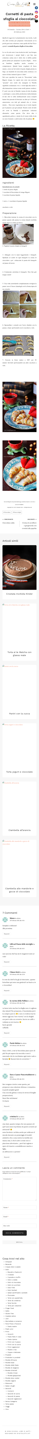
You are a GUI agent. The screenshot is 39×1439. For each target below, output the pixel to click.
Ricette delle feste (12, 1365)
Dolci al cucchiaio (14, 1285)
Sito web (6, 1226)
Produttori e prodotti (12, 1357)
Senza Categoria (11, 1401)
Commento (8, 1179)
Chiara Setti (15, 972)
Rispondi (6, 934)
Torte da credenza (14, 1300)
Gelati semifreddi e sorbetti (17, 1293)
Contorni (11, 1391)
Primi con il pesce (14, 1342)
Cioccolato (6, 512)
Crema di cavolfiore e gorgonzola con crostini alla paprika (29, 524)
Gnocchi (10, 1334)
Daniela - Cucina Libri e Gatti (19, 29)
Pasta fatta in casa (14, 1337)
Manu (12, 918)
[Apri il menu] (34, 4)
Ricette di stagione (12, 1368)
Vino (7, 1409)
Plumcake (11, 1295)
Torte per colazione (19, 25)
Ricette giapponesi (14, 1375)
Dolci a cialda (12, 1280)
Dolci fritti (11, 1287)
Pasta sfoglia (17, 512)
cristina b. (14, 1116)
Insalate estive (10, 1316)
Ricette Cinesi (12, 1373)
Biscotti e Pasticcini (15, 1272)
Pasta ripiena (12, 1339)
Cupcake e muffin (14, 1277)
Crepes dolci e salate (12, 1267)
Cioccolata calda (8, 521)
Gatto (7, 1311)
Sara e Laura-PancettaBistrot (22, 1074)
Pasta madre (12, 1326)
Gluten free (9, 1313)
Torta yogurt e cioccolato (19, 772)
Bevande (8, 1264)
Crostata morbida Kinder (19, 594)
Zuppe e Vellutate (14, 1352)
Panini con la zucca (19, 713)
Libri (7, 1318)
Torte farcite (12, 1303)
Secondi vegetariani (15, 1399)
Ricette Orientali (11, 1370)
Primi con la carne (14, 1344)
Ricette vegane (10, 1381)
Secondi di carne (14, 1394)
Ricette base (9, 1362)
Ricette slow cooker (12, 1378)
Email (6, 1217)
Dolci (7, 1269)
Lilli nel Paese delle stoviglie (21, 944)
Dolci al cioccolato (19, 22)
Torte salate (9, 1404)
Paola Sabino (15, 1043)
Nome (6, 1207)
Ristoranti (8, 1383)
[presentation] (19, 567)
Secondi (8, 1388)
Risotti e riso (12, 1349)
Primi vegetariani (14, 1347)
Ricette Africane (11, 1360)
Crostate (11, 1274)
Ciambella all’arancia (20, 830)
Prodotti (8, 1355)
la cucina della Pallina (19, 1001)
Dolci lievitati (12, 1290)
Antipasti (8, 1262)
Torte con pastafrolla (15, 1298)
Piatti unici (9, 1329)
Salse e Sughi (10, 1386)
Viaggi (7, 1406)
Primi (7, 1331)
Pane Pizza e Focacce (13, 1324)
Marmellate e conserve (13, 1321)
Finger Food (9, 1308)
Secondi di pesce (14, 1396)
